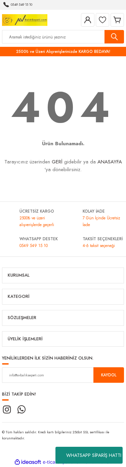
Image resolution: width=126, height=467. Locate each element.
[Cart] (117, 20)
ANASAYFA (109, 161)
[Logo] (24, 19)
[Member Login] (87, 20)
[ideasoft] (27, 462)
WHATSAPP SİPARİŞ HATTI (93, 455)
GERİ (57, 161)
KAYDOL (108, 375)
